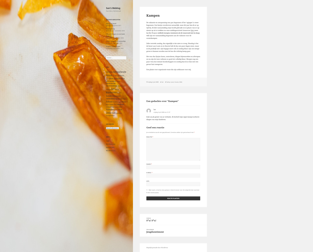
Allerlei (109, 72)
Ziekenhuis (119, 113)
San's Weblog (113, 8)
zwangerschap (110, 115)
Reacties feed (110, 147)
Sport (107, 104)
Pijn (124, 99)
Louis (109, 95)
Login (108, 141)
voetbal (119, 107)
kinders (119, 93)
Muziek (118, 96)
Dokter (107, 78)
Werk (120, 110)
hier (192, 30)
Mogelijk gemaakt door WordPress (157, 247)
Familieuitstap (110, 29)
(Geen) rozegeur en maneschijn (116, 41)
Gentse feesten (111, 83)
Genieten (112, 81)
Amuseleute (119, 71)
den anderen (119, 75)
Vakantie (120, 104)
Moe (114, 96)
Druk (111, 78)
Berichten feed (110, 144)
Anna (109, 75)
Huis (119, 86)
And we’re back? (111, 23)
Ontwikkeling (111, 99)
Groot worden (111, 86)
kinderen (111, 92)
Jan (113, 88)
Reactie (149, 137)
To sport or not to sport (113, 46)
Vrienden (110, 109)
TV (115, 104)
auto (113, 75)
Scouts (115, 102)
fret (107, 81)
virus (116, 107)
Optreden (120, 99)
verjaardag (110, 107)
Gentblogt (118, 81)
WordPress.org (110, 151)
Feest (123, 78)
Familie (117, 78)
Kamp (117, 89)
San (162, 82)
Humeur (123, 86)
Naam (149, 164)
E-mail (149, 172)
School (109, 101)
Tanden (111, 104)
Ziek (113, 113)
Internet (108, 89)
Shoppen (119, 102)
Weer (116, 109)
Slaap (124, 102)
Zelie (108, 112)
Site (147, 181)
